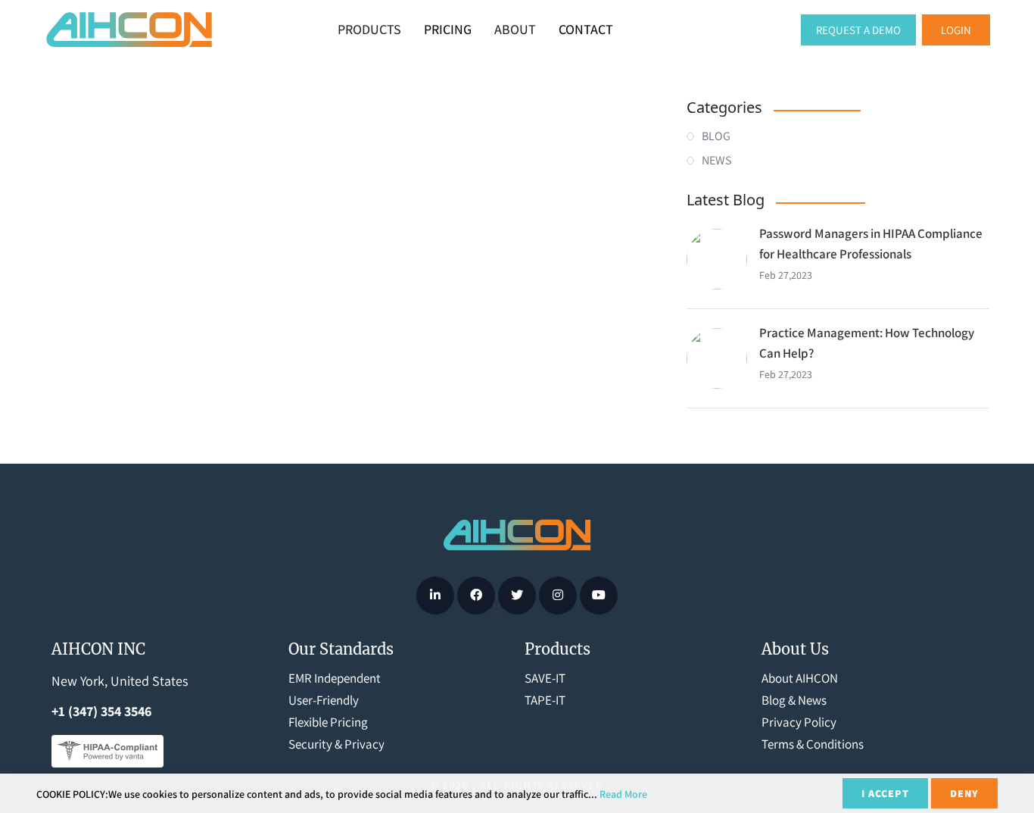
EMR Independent (334, 678)
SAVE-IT (545, 678)
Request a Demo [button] (858, 30)
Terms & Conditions (812, 744)
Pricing (448, 29)
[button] (956, 29)
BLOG (716, 136)
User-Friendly (323, 700)
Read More (623, 794)
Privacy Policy (798, 722)
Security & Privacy (336, 744)
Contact (586, 29)
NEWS (716, 160)
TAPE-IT (545, 700)
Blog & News (794, 700)
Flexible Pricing (328, 722)
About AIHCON (799, 678)
